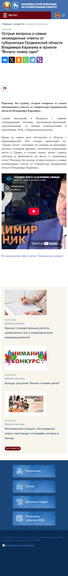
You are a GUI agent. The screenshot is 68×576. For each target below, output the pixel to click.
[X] (12, 60)
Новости (18, 24)
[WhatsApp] (25, 60)
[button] (5, 15)
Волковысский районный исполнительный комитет (39, 6)
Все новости (12, 448)
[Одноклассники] (18, 60)
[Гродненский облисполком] (59, 15)
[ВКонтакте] (5, 60)
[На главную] (7, 5)
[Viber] (39, 60)
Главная (7, 24)
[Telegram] (32, 60)
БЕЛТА (37, 540)
